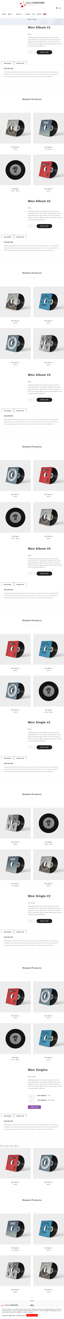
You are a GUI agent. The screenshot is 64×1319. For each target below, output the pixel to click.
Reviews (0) (20, 63)
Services (18, 14)
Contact (39, 14)
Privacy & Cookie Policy (8, 1315)
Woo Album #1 (15, 362)
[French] (45, 14)
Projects (28, 14)
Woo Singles (15, 188)
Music (35, 19)
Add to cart (44, 52)
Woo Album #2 (48, 188)
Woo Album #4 (15, 147)
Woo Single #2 (48, 147)
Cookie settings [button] (20, 1315)
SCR (34, 14)
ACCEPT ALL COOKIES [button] (32, 1315)
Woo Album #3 (48, 362)
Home (4, 14)
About (10, 14)
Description (7, 63)
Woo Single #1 (48, 320)
